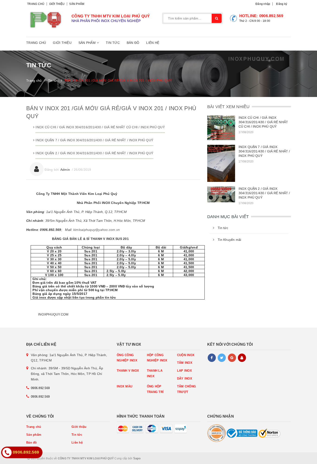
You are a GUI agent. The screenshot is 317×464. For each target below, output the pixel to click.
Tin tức (113, 43)
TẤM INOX (184, 362)
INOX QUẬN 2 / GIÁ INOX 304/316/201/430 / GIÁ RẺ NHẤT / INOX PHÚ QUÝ (94, 153)
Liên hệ (152, 43)
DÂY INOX (184, 378)
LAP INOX (184, 370)
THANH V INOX (128, 370)
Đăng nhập (263, 4)
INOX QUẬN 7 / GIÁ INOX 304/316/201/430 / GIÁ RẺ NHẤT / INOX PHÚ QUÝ (94, 140)
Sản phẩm (76, 4)
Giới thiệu (57, 4)
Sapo (137, 458)
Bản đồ (133, 43)
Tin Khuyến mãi (229, 240)
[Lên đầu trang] (303, 458)
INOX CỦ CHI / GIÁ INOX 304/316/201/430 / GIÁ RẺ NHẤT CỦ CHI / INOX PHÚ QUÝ (100, 127)
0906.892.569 (271, 16)
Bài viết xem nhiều (228, 106)
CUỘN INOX (185, 355)
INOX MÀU (124, 386)
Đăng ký (281, 4)
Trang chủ (35, 4)
